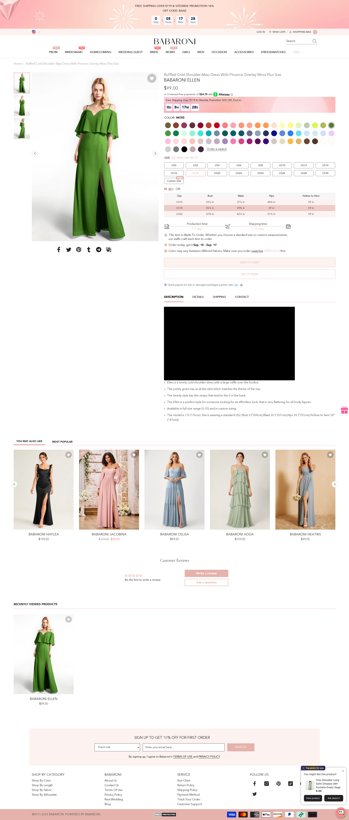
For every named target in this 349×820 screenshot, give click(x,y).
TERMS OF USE (183, 756)
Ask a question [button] (206, 582)
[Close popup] (343, 771)
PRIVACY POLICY (209, 756)
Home (18, 63)
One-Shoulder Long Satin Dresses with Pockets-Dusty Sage (328, 783)
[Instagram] (266, 783)
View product (313, 798)
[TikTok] (290, 783)
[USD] (36, 32)
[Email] (108, 249)
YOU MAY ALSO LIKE (29, 441)
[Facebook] (58, 249)
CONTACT (242, 297)
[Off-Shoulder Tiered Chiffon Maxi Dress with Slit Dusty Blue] (174, 490)
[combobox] (298, 41)
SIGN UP (240, 747)
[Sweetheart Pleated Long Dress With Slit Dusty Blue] (305, 490)
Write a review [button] (206, 573)
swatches (257, 251)
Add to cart (249, 262)
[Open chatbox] (341, 812)
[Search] (301, 41)
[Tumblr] (88, 249)
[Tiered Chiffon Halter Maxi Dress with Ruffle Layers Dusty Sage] (240, 490)
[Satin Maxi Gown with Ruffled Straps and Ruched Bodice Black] (44, 490)
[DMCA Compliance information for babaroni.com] (165, 814)
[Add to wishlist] (151, 78)
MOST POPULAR (62, 442)
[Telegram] (98, 249)
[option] (95, 156)
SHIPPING (219, 297)
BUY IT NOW (249, 274)
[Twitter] (68, 249)
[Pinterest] (78, 249)
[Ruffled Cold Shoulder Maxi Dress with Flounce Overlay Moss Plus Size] (44, 654)
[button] (35, 153)
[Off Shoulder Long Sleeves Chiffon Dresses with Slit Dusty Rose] (109, 490)
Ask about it (334, 798)
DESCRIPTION (173, 297)
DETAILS (198, 297)
